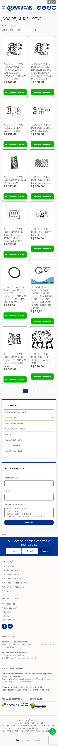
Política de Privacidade (14, 578)
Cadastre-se (9, 604)
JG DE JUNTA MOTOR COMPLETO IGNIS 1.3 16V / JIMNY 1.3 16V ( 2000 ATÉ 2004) (14, 235)
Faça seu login (10, 608)
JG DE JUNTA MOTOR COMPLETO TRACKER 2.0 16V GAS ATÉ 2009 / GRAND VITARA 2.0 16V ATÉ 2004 (15, 71)
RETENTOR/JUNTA (12, 445)
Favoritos (8, 612)
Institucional (10, 566)
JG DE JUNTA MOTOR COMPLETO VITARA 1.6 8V (15, 180)
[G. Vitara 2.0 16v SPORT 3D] (28, 514)
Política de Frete (11, 574)
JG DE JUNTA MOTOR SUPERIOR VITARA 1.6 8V (41, 232)
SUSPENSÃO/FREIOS (13, 451)
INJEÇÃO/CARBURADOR (14, 428)
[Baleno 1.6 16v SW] (28, 511)
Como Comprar (11, 570)
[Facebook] (49, 2)
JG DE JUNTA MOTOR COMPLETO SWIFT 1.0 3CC (41, 127)
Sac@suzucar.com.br (11, 690)
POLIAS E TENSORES (13, 440)
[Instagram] (54, 2)
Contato (7, 591)
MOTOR (7, 434)
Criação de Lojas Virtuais (31, 740)
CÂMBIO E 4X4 (10, 417)
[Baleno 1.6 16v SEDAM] (28, 508)
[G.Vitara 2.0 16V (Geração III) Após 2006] (28, 516)
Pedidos (7, 616)
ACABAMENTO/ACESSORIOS (17, 412)
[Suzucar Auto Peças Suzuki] (19, 8)
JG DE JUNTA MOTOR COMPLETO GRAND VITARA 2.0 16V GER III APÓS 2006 (15, 360)
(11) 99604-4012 (9, 647)
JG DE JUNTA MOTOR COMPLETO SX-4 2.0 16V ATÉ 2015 (41, 358)
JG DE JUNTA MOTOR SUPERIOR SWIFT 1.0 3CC (14, 127)
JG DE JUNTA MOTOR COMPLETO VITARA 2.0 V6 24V (42, 180)
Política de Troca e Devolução (17, 582)
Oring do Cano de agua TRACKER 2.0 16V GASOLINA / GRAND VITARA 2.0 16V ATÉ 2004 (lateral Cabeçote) (15, 294)
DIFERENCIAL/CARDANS (14, 423)
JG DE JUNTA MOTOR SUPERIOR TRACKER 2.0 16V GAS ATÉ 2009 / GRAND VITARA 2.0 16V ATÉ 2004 (42, 71)
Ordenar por (7, 29)
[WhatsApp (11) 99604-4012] (52, 731)
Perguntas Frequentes (14, 587)
